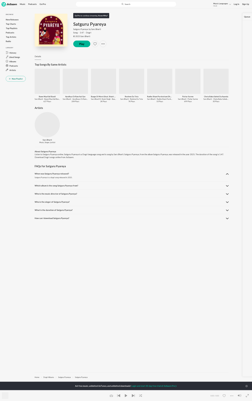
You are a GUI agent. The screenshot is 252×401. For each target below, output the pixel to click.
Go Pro (43, 4)
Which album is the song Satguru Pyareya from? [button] (56, 185)
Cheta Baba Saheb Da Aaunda (216, 96)
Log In (236, 4)
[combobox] (126, 4)
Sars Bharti (96, 29)
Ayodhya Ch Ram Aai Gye (75, 96)
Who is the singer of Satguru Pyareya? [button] (52, 202)
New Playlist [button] (17, 79)
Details (38, 56)
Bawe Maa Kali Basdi (47, 96)
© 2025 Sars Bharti (81, 36)
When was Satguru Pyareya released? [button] (52, 173)
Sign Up (245, 4)
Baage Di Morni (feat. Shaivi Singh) (103, 96)
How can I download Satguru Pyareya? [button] (52, 218)
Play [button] (81, 43)
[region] (132, 377)
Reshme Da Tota (131, 96)
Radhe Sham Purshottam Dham (159, 96)
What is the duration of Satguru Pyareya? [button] (54, 210)
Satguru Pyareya (80, 29)
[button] (221, 4)
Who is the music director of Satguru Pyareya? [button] (56, 194)
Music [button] (22, 4)
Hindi (215, 6)
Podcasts (32, 4)
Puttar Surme (187, 96)
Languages (220, 3)
